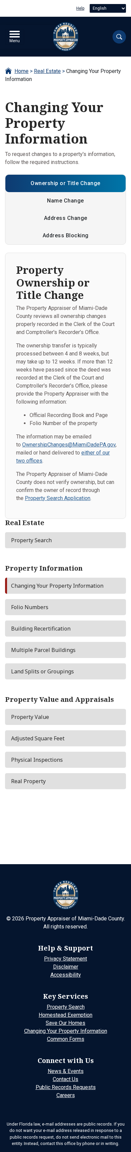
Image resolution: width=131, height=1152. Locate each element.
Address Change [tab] (65, 218)
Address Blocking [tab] (66, 235)
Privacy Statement (65, 959)
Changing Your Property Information (65, 1031)
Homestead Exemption (65, 1015)
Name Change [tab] (65, 200)
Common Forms (65, 1039)
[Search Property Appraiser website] (119, 37)
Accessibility (65, 975)
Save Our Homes (65, 1023)
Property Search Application (57, 498)
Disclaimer (65, 967)
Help (80, 8)
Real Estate (47, 71)
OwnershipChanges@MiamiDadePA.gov (69, 444)
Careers (65, 1095)
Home (21, 71)
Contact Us (65, 1079)
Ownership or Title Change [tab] (65, 183)
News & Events (66, 1071)
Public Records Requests (66, 1087)
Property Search (66, 1007)
